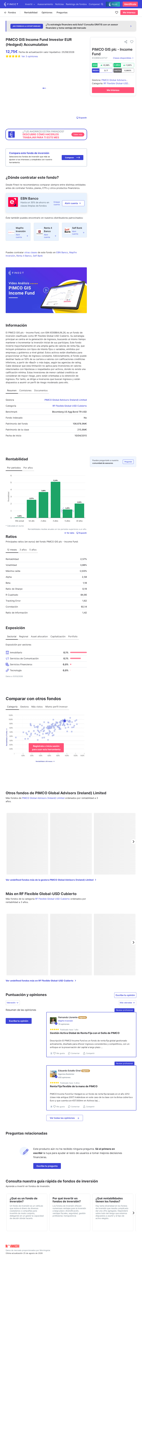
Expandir (83, 118)
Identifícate (130, 4)
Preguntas (62, 12)
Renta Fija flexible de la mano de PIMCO (73, 1086)
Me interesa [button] (129, 12)
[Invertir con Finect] (11, 4)
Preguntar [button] (128, 462)
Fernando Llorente (68, 1017)
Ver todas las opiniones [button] (62, 1118)
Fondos (12, 12)
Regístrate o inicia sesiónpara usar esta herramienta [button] (46, 748)
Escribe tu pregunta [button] (47, 1166)
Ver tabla (70, 533)
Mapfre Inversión (65, 1021)
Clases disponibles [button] (122, 58)
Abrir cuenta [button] (71, 203)
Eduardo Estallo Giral (69, 1070)
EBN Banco (29, 198)
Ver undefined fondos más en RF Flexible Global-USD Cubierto (39, 980)
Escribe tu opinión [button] (125, 995)
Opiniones (47, 12)
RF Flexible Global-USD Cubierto (70, 405)
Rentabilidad (30, 12)
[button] (72, 157)
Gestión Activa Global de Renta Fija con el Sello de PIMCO (85, 1033)
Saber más (77, 134)
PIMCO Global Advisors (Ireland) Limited (66, 399)
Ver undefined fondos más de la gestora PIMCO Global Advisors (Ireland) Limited (49, 879)
